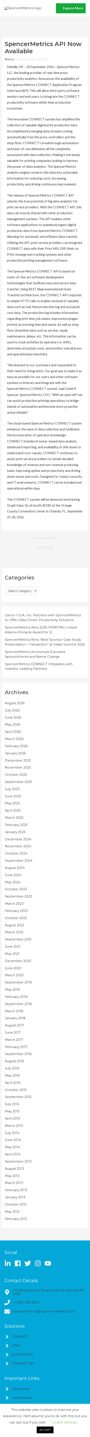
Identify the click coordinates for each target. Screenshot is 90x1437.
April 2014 (13, 1154)
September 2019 (18, 982)
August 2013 (14, 1169)
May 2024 (12, 882)
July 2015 (12, 1104)
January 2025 (15, 832)
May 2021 (12, 954)
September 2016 (18, 1054)
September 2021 (18, 939)
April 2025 (13, 810)
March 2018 (14, 1011)
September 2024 (18, 861)
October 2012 (15, 1204)
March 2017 (14, 1040)
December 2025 (18, 760)
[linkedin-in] (9, 1263)
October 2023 (16, 889)
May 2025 (12, 803)
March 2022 (14, 932)
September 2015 (18, 1097)
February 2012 (16, 1219)
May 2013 (12, 1176)
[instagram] (39, 1263)
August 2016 (14, 1061)
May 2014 (12, 1147)
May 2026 (12, 724)
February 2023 (16, 911)
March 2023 (14, 904)
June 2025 (13, 796)
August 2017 (14, 1025)
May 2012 (12, 1212)
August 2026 (14, 703)
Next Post (45, 547)
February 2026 (16, 746)
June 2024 (13, 875)
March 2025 (14, 818)
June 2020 (13, 968)
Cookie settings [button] (64, 1422)
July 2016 (12, 1068)
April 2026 (13, 732)
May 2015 (12, 1111)
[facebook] (19, 1263)
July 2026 (12, 710)
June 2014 (13, 1140)
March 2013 (14, 1183)
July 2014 (12, 1133)
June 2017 (13, 1033)
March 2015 (14, 1126)
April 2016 (12, 1083)
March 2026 (14, 739)
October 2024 (16, 853)
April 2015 (12, 1118)
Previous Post (45, 538)
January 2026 (15, 753)
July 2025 (12, 789)
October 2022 (16, 918)
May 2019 (12, 990)
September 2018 (18, 1004)
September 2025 (18, 782)
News (9, 59)
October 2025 (16, 775)
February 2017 (16, 1047)
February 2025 (16, 825)
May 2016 (12, 1075)
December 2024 (18, 839)
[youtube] (49, 1263)
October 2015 (16, 1090)
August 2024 (15, 868)
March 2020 (14, 975)
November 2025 (18, 767)
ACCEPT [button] (45, 1430)
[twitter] (29, 1263)
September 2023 (18, 896)
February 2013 (16, 1190)
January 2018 (15, 1018)
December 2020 (18, 961)
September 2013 (18, 1161)
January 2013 (15, 1197)
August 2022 (14, 925)
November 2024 (18, 846)
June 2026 (13, 717)
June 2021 (13, 947)
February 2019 (16, 997)
